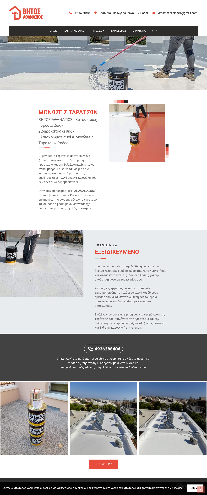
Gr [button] (153, 30)
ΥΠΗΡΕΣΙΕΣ (96, 30)
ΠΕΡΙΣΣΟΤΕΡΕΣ (103, 464)
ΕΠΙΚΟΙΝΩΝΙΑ (139, 30)
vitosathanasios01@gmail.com (177, 13)
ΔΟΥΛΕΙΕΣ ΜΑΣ (118, 30)
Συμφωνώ (195, 487)
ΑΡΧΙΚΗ (54, 30)
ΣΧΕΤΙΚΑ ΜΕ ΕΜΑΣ (74, 30)
